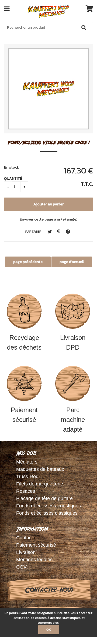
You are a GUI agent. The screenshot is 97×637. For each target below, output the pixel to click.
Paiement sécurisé (24, 414)
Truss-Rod (27, 476)
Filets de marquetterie (39, 484)
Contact (24, 537)
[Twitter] (50, 232)
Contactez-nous (49, 590)
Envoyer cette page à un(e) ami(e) (48, 219)
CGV (21, 567)
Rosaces (25, 491)
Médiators (26, 462)
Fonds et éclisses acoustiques (48, 505)
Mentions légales (34, 559)
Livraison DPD (72, 342)
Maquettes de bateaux (40, 469)
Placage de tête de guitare (44, 498)
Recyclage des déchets (24, 342)
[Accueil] (49, 11)
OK (48, 629)
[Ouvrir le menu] (7, 8)
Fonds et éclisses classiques (47, 513)
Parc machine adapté (73, 419)
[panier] (89, 8)
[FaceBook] (68, 232)
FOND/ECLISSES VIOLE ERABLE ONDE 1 (48, 142)
